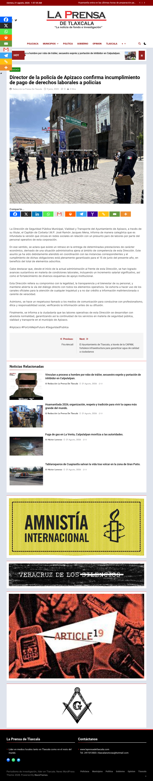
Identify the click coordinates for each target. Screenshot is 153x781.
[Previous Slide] (140, 2)
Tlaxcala (111, 43)
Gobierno (82, 43)
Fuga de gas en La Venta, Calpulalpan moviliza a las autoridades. (84, 434)
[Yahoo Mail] (92, 214)
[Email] (114, 214)
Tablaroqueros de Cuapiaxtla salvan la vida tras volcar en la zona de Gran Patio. (92, 464)
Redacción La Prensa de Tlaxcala (27, 88)
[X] (26, 214)
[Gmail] (59, 214)
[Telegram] (81, 214)
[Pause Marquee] (142, 55)
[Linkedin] (37, 214)
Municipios (49, 43)
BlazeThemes (41, 775)
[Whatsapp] (48, 214)
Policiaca (32, 43)
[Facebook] (15, 214)
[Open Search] (139, 43)
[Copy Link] (103, 214)
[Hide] (1, 73)
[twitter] (16, 20)
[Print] (70, 214)
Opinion (97, 43)
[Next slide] (144, 2)
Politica (68, 43)
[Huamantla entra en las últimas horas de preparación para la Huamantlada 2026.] (102, 57)
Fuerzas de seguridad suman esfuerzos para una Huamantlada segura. (112, 3)
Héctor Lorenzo (55, 439)
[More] (125, 214)
